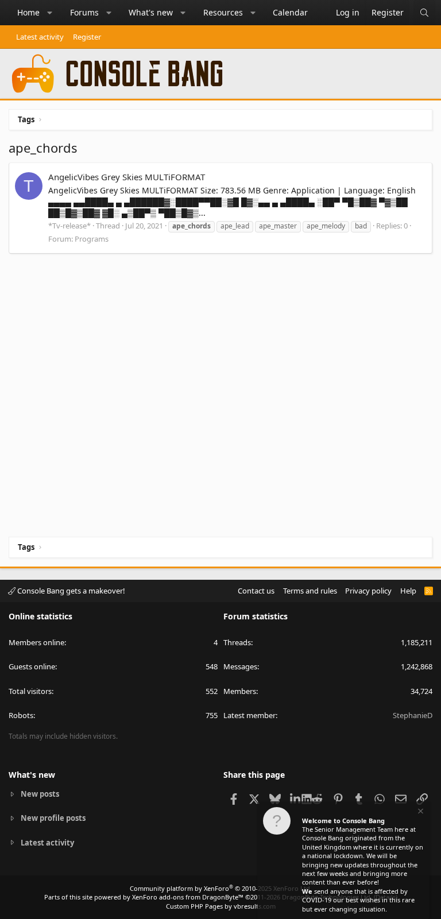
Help (408, 590)
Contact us (256, 590)
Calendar (290, 12)
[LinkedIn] (296, 798)
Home (28, 12)
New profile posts (53, 818)
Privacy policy (368, 590)
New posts (40, 794)
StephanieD (412, 715)
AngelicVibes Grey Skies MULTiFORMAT (126, 177)
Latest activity (40, 37)
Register (87, 37)
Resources (223, 12)
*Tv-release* (69, 225)
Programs (92, 239)
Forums (84, 12)
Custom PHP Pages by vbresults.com (221, 906)
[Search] (424, 12)
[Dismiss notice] (419, 812)
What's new (151, 12)
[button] (50, 12)
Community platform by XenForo (221, 888)
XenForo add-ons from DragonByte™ (187, 897)
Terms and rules (310, 590)
